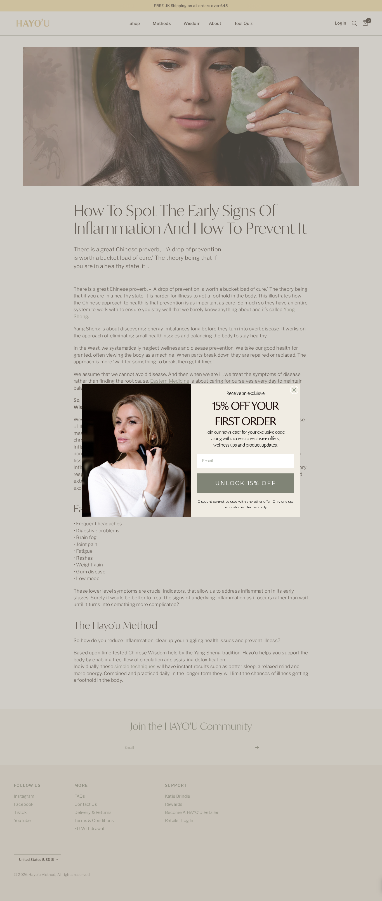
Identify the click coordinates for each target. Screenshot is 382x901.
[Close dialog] (294, 390)
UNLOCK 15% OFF (245, 483)
